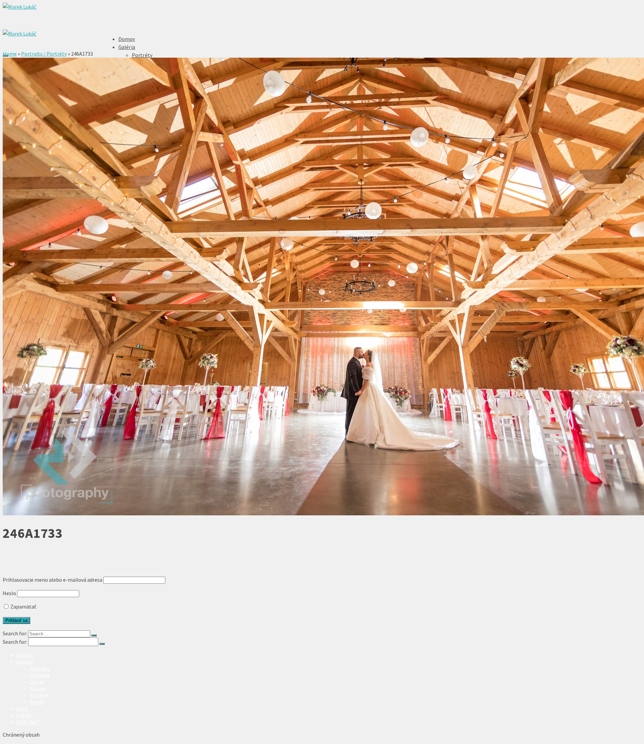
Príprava (40, 675)
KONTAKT (28, 722)
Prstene (39, 695)
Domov (126, 39)
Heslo (9, 593)
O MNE (24, 715)
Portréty (142, 55)
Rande (37, 701)
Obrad (37, 681)
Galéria (126, 47)
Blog (22, 708)
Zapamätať (22, 606)
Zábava (38, 688)
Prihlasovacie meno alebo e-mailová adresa (52, 579)
